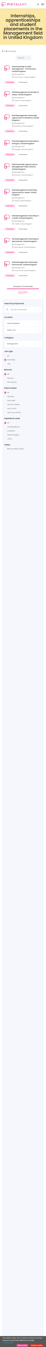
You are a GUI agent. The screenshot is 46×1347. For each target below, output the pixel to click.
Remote (10, 378)
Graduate (11, 431)
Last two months (14, 412)
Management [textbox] (12, 344)
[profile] (38, 4)
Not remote (12, 382)
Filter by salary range (15, 449)
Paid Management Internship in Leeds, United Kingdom (25, 93)
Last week (11, 400)
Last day (10, 396)
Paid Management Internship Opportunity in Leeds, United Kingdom (24, 192)
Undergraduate (13, 427)
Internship (11, 360)
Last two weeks (13, 404)
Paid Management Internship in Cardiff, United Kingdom (25, 217)
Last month (11, 408)
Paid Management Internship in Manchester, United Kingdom (25, 240)
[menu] (42, 4)
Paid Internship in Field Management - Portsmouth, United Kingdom (24, 69)
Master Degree (13, 435)
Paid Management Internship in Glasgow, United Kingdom (25, 142)
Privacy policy (8, 1343)
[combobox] (23, 323)
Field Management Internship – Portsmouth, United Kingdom (25, 263)
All (8, 356)
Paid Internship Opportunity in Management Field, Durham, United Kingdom (25, 166)
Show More (23, 292)
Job (8, 364)
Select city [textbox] (11, 330)
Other (9, 439)
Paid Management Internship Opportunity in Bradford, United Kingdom (25, 117)
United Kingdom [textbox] (13, 323)
